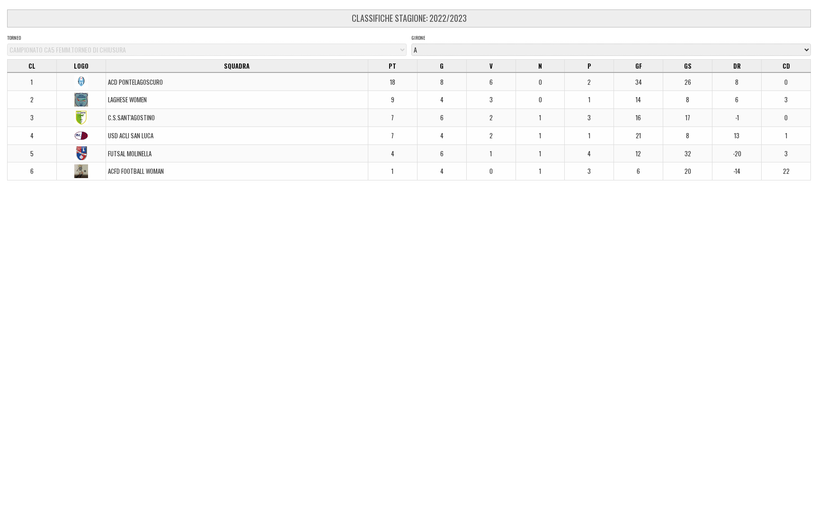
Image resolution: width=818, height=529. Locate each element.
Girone (418, 38)
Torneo (14, 38)
